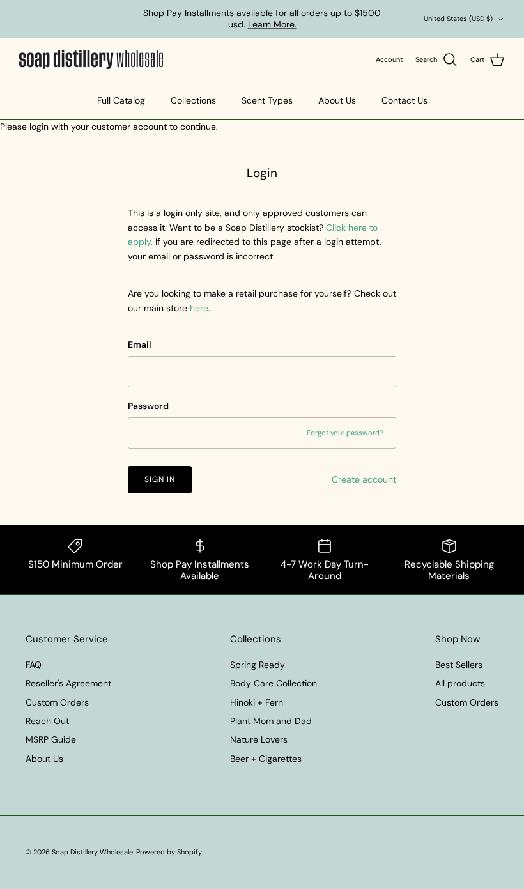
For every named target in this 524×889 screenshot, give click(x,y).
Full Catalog (121, 100)
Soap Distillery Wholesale (92, 851)
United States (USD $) (458, 18)
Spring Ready (257, 664)
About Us (337, 100)
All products (460, 683)
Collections (193, 100)
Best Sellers (458, 664)
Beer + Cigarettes (266, 758)
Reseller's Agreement (68, 683)
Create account (364, 479)
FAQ (34, 664)
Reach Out (47, 721)
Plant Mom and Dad (271, 721)
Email (139, 344)
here (199, 308)
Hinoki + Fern (256, 702)
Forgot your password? (345, 432)
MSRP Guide (51, 739)
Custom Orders (57, 702)
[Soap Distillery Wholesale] (91, 60)
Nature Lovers (259, 739)
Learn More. (272, 24)
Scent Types (267, 100)
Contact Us (404, 100)
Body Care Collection (273, 683)
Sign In (159, 479)
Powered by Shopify (169, 851)
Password (148, 406)
